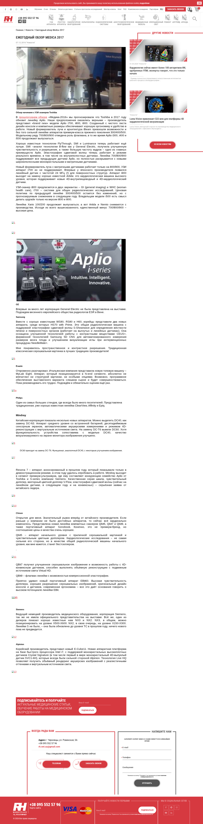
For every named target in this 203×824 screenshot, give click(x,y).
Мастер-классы (110, 9)
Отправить (147, 783)
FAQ (124, 9)
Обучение (38, 9)
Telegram (56, 763)
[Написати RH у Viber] (24, 21)
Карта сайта (35, 808)
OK (199, 3)
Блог (120, 9)
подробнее (144, 3)
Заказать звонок (175, 9)
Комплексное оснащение (138, 9)
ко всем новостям (162, 144)
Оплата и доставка (65, 9)
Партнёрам (154, 9)
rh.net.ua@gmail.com (49, 746)
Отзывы (53, 9)
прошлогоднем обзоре (33, 117)
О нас (46, 9)
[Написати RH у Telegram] (20, 21)
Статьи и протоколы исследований (88, 9)
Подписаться (87, 710)
